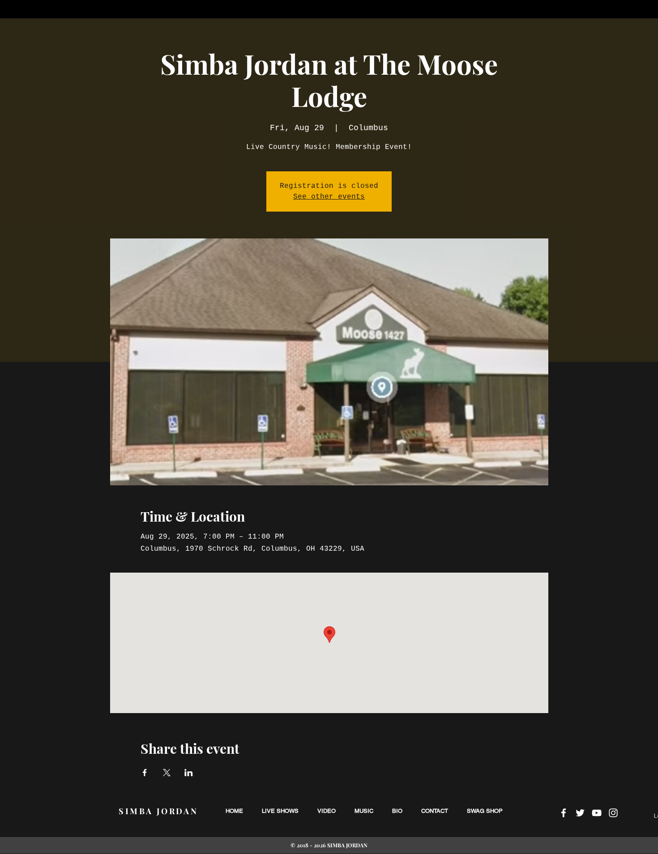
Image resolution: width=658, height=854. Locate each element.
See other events (329, 197)
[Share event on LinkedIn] (188, 772)
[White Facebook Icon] (563, 813)
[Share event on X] (166, 772)
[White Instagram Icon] (613, 813)
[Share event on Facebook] (145, 772)
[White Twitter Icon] (580, 813)
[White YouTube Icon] (596, 813)
